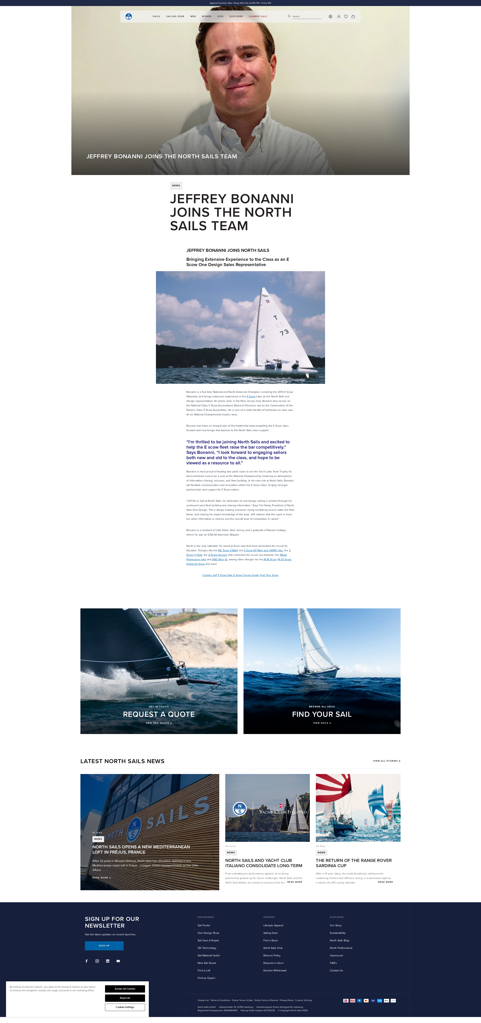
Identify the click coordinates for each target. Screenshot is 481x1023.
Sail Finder (204, 925)
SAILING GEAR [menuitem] (175, 16)
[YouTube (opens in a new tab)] (118, 961)
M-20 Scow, (284, 559)
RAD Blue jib (220, 559)
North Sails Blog (339, 940)
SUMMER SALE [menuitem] (258, 16)
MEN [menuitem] (193, 16)
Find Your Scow (269, 575)
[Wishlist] (346, 16)
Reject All (125, 998)
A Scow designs (218, 555)
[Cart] (353, 16)
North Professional (341, 948)
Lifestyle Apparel (273, 925)
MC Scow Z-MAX (228, 550)
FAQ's (333, 963)
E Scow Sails (226, 575)
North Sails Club (273, 948)
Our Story (336, 925)
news (176, 185)
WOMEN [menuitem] (207, 16)
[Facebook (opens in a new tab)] (87, 961)
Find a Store (270, 940)
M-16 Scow (269, 559)
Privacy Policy (286, 1000)
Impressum (336, 955)
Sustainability (338, 933)
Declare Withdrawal (275, 970)
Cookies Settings (125, 1007)
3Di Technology (207, 948)
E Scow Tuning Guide (246, 575)
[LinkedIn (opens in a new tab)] (108, 961)
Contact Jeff (210, 575)
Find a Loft (204, 970)
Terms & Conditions (220, 1000)
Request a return (273, 963)
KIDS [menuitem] (221, 16)
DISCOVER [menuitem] (236, 16)
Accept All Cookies (125, 988)
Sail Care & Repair (208, 940)
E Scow (251, 396)
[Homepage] (128, 16)
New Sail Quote (207, 963)
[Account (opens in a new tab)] (339, 16)
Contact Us (336, 970)
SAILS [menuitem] (156, 16)
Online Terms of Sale (242, 1000)
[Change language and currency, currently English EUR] (330, 16)
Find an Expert (206, 978)
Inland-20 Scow (195, 564)
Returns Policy (272, 955)
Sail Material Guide (209, 955)
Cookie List (203, 1000)
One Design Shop (208, 933)
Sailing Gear (270, 933)
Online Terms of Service (266, 1000)
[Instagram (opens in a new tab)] (97, 961)
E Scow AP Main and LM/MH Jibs (263, 550)
